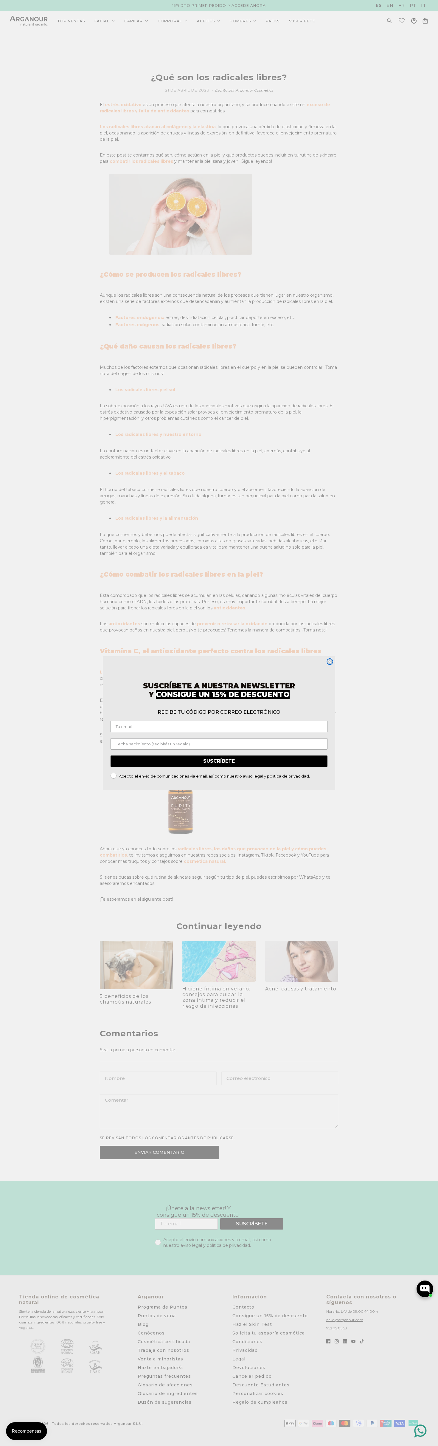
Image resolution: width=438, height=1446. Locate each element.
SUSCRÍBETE (219, 761)
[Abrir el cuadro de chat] (425, 1289)
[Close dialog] (330, 662)
